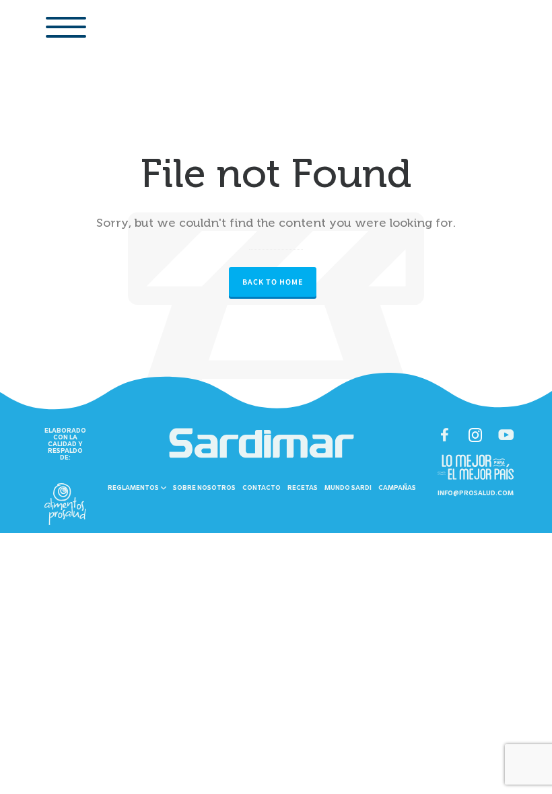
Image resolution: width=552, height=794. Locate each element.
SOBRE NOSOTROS (204, 488)
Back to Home (272, 282)
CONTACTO (261, 488)
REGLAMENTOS (134, 488)
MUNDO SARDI (348, 488)
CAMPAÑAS (397, 488)
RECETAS (302, 488)
